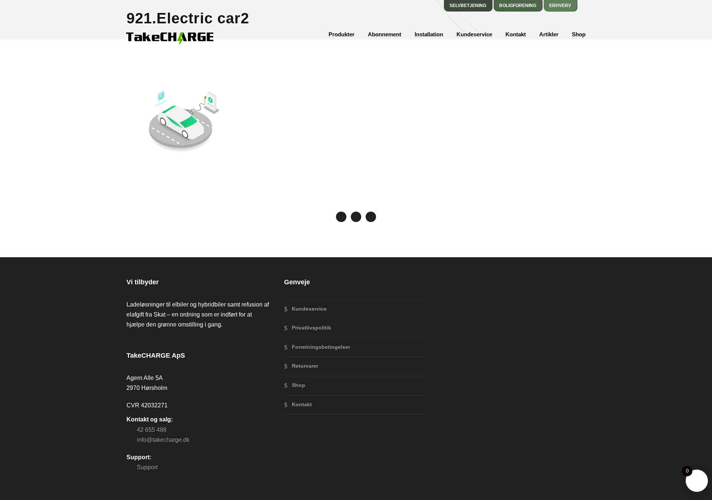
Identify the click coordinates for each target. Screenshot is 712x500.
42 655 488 (152, 430)
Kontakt (515, 34)
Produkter (342, 34)
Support (147, 467)
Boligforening (517, 5)
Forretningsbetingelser (321, 347)
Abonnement (384, 34)
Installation (429, 34)
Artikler (548, 34)
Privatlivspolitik (311, 328)
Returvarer (305, 366)
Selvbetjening (467, 5)
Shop (579, 34)
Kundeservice (474, 34)
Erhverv (560, 5)
